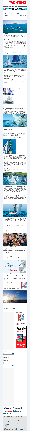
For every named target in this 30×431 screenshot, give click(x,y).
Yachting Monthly (5, 15)
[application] (15, 296)
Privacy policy (17, 429)
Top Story (7, 33)
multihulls (22, 45)
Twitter (10, 308)
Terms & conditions (14, 429)
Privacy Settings (21, 429)
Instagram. (14, 308)
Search (13, 353)
